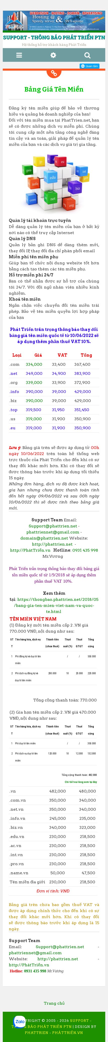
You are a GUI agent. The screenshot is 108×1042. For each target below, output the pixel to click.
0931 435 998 (85, 550)
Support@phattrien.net (53, 526)
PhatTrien (36, 1033)
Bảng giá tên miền (54, 89)
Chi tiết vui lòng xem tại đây (81, 782)
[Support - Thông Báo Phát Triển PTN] (54, 21)
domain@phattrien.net (44, 538)
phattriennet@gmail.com (52, 532)
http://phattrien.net (52, 544)
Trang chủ (54, 1003)
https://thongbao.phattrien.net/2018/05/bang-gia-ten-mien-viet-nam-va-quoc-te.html (56, 605)
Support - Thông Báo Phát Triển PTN (54, 37)
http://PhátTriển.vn (30, 550)
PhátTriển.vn (67, 1033)
